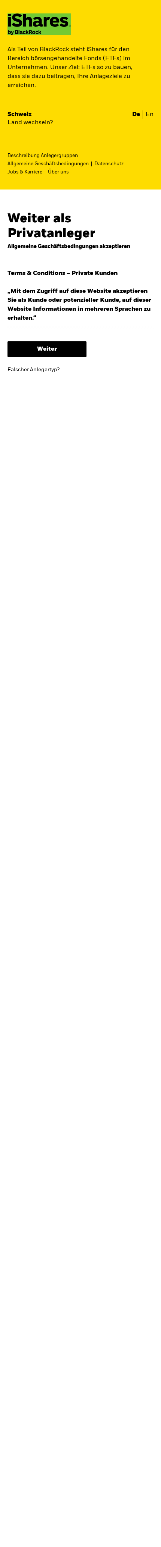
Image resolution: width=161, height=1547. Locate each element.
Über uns (58, 172)
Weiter (47, 349)
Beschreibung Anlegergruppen (42, 155)
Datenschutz (109, 164)
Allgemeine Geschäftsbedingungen (48, 164)
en (150, 115)
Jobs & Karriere (24, 172)
